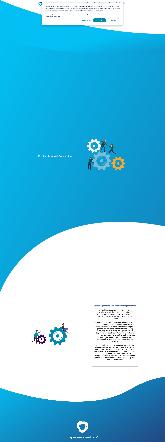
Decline (113, 20)
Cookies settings (86, 20)
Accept (100, 20)
